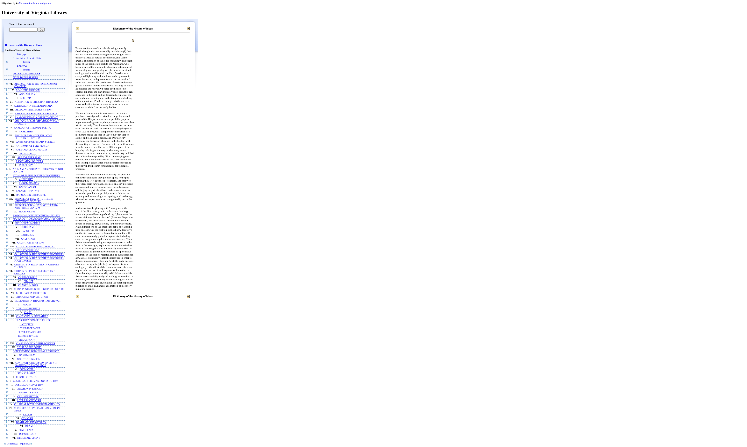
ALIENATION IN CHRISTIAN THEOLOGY (37, 102)
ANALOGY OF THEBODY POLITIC (32, 128)
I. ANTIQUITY (26, 324)
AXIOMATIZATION (29, 183)
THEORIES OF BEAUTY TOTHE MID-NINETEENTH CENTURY (34, 200)
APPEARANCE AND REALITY (32, 150)
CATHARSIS (27, 235)
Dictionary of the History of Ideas (23, 45)
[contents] (26, 70)
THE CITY (26, 305)
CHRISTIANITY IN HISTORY (31, 293)
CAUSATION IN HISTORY (31, 243)
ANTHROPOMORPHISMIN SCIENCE (35, 142)
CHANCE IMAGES (28, 285)
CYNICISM (27, 418)
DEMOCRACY (26, 430)
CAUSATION (28, 239)
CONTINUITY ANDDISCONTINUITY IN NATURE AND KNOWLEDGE (36, 364)
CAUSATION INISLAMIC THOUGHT (35, 246)
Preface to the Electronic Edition (27, 58)
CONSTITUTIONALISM (28, 359)
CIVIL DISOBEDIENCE (28, 308)
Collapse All (12, 444)
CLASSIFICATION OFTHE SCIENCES (35, 343)
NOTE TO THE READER (25, 77)
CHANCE (28, 281)
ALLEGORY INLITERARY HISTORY (34, 110)
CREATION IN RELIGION (30, 389)
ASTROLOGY (25, 165)
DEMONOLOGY (27, 434)
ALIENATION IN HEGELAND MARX (33, 106)
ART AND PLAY (27, 153)
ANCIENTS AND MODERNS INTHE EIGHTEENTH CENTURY (33, 136)
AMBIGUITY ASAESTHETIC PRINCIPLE (36, 113)
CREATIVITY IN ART (28, 392)
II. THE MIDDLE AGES (29, 328)
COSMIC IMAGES (26, 373)
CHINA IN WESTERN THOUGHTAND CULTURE (39, 289)
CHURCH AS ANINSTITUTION (32, 297)
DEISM (29, 426)
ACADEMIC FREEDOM (28, 90)
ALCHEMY (26, 98)
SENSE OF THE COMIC (29, 347)
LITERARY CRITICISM (29, 400)
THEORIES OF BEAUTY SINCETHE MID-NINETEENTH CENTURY (36, 206)
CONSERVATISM (26, 355)
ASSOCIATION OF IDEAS (29, 161)
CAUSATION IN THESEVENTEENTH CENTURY (39, 254)
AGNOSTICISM (27, 94)
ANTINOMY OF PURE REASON (32, 146)
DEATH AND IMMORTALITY (31, 422)
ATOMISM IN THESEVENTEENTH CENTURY (36, 175)
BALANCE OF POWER (27, 191)
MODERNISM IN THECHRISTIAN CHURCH (37, 301)
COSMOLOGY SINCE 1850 (29, 385)
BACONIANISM (27, 187)
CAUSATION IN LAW (27, 250)
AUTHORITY (26, 179)
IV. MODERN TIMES (28, 336)
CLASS (28, 312)
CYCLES (27, 414)
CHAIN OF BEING (27, 277)
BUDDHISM (27, 227)
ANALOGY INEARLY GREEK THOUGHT (36, 117)
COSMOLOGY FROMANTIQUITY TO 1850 (35, 381)
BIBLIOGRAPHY (27, 340)
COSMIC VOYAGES (26, 377)
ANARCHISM (26, 131)
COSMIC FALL (27, 369)
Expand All (25, 444)
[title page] (22, 54)
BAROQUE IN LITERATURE (31, 195)
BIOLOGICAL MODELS (27, 223)
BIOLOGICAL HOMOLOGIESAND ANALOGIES (38, 219)
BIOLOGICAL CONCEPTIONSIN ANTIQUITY (36, 215)
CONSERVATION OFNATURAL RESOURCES (36, 351)
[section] (27, 62)
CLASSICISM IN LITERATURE (32, 316)
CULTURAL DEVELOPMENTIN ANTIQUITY (37, 404)
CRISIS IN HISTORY (28, 396)
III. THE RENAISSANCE (29, 332)
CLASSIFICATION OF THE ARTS (33, 320)
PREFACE (22, 66)
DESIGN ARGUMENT (28, 438)
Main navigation (42, 3)
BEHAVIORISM (27, 211)
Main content (26, 3)
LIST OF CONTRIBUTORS (26, 73)
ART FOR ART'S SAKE (29, 157)
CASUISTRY (28, 231)
